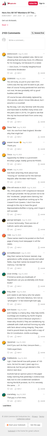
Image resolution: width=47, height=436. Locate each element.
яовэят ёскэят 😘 (14, 142)
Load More (7, 406)
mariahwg (11, 394)
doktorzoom (12, 54)
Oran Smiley (12, 273)
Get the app (35, 425)
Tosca (9, 154)
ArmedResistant (13, 253)
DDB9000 (11, 78)
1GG (9, 235)
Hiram (9, 169)
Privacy (35, 416)
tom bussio (12, 309)
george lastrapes (14, 220)
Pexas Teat (11, 127)
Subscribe (33, 3)
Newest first (39, 33)
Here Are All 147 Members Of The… (19, 12)
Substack (11, 431)
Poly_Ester (11, 291)
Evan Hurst (6, 16)
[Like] (23, 15)
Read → (5, 25)
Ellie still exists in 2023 (16, 187)
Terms (41, 416)
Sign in (42, 3)
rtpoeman (11, 342)
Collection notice (23, 419)
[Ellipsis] (44, 54)
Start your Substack (17, 425)
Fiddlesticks (12, 358)
